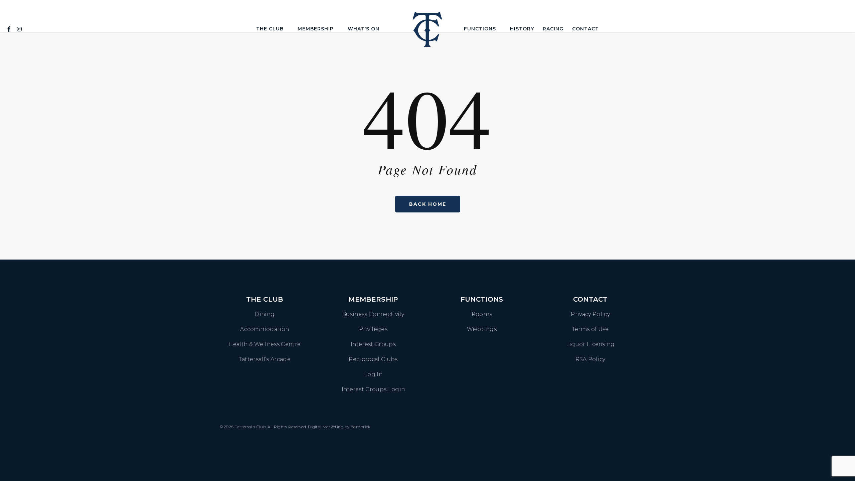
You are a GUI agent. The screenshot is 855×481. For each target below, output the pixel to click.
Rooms (482, 314)
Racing (553, 29)
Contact (585, 29)
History (522, 29)
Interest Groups (373, 344)
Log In (373, 374)
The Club (270, 29)
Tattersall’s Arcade (265, 359)
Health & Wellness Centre (264, 344)
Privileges (373, 329)
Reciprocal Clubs (373, 359)
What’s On (363, 29)
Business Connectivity (373, 314)
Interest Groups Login (373, 389)
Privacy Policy (590, 314)
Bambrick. (361, 426)
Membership (316, 29)
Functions (480, 29)
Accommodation (264, 329)
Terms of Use (590, 329)
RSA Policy (590, 359)
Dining (264, 314)
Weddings (482, 329)
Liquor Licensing (590, 344)
